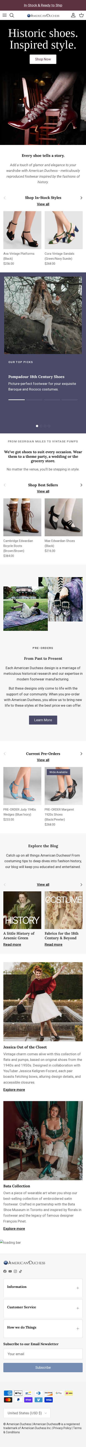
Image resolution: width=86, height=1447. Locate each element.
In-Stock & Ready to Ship (43, 5)
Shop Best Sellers (43, 485)
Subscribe (43, 1367)
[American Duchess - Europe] (43, 15)
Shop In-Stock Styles (43, 198)
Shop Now (43, 59)
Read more (12, 944)
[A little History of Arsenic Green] (22, 910)
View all (43, 204)
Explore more (14, 1090)
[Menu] (4, 15)
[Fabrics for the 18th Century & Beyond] (64, 910)
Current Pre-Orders (43, 754)
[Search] (13, 15)
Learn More (43, 720)
